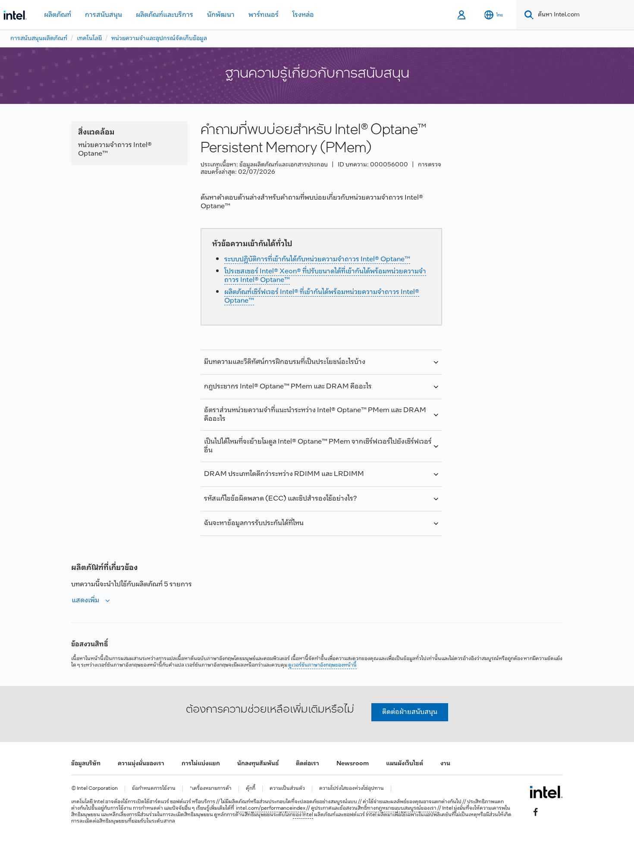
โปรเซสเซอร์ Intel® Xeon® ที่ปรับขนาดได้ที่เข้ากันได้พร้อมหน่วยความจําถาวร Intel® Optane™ (325, 275)
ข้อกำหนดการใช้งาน (154, 789)
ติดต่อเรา (307, 763)
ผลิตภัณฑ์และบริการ (164, 15)
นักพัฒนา (221, 15)
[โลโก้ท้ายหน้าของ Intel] (546, 792)
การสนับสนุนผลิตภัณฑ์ (38, 38)
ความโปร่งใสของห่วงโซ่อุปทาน (351, 789)
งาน (445, 763)
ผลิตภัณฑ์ (57, 15)
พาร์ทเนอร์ (263, 15)
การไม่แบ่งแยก (201, 763)
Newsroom (352, 763)
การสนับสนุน (103, 15)
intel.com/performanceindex (270, 808)
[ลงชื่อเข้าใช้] (462, 15)
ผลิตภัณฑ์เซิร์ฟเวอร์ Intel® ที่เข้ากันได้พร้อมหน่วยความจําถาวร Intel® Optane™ (321, 296)
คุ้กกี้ (250, 789)
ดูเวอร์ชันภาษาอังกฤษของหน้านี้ (322, 665)
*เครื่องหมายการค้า (211, 789)
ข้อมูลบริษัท (85, 763)
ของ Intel (303, 815)
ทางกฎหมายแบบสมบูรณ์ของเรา (401, 808)
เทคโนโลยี (89, 38)
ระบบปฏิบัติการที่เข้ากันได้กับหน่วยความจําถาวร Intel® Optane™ (317, 259)
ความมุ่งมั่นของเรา (141, 763)
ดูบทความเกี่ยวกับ (320, 526)
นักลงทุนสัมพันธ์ (258, 763)
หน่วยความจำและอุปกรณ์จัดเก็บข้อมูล (159, 38)
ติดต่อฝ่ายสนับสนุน (409, 712)
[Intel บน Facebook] (536, 812)
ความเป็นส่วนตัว (287, 789)
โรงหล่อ (303, 15)
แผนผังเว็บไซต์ (404, 763)
